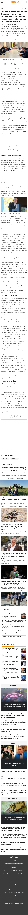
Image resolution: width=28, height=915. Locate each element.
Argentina (6, 892)
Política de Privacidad (19, 903)
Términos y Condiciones (9, 903)
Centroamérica (14, 873)
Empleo (16, 884)
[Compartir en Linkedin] (15, 64)
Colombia (10, 870)
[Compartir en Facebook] (8, 64)
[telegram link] (18, 863)
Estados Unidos (21, 870)
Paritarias (16, 5)
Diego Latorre (4, 5)
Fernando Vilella (14, 458)
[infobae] (14, 2)
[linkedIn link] (21, 863)
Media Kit (14, 895)
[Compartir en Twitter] (12, 64)
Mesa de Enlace (5, 458)
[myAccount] (26, 2)
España (15, 870)
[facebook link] (6, 863)
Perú (8, 873)
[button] (2, 2)
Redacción (12, 884)
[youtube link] (15, 863)
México (4, 873)
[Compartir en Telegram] (18, 64)
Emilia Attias (10, 5)
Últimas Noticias (21, 873)
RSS (14, 877)
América (5, 870)
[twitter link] (9, 863)
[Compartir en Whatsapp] (5, 64)
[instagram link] (12, 863)
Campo (2, 8)
